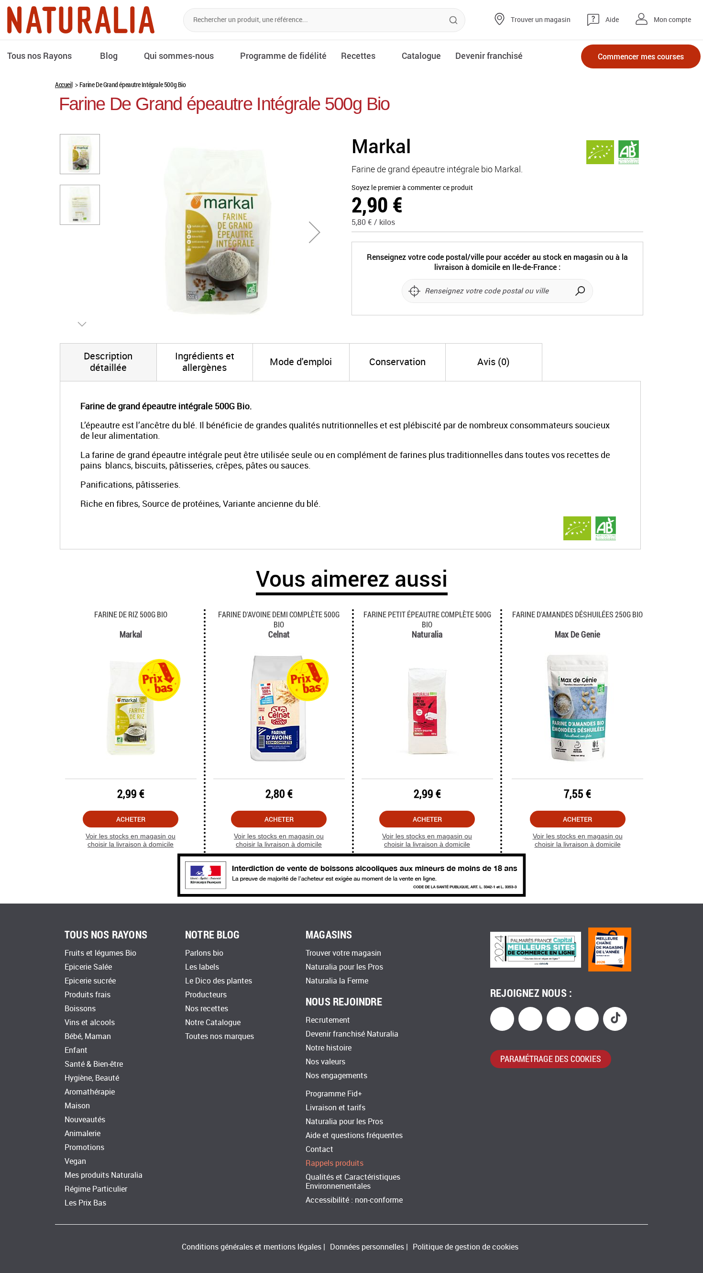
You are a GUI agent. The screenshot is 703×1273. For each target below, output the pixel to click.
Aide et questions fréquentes (354, 1135)
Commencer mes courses (641, 56)
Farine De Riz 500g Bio (130, 614)
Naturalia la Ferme (337, 980)
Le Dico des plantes (218, 980)
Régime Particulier (96, 1189)
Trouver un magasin (541, 20)
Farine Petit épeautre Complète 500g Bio (427, 619)
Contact (319, 1149)
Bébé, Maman (88, 1036)
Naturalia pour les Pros (344, 967)
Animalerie (82, 1133)
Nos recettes (206, 1008)
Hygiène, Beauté (92, 1078)
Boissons (80, 1008)
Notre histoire (329, 1047)
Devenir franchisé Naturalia (352, 1033)
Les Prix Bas (85, 1202)
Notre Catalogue (213, 1022)
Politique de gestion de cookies (465, 1246)
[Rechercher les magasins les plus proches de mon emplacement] (414, 291)
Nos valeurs (325, 1061)
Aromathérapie (90, 1091)
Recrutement (328, 1020)
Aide (612, 20)
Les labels (202, 967)
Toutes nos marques (219, 1036)
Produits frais (87, 994)
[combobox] (324, 20)
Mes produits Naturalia (104, 1175)
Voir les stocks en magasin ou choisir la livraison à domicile (131, 840)
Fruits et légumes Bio (100, 953)
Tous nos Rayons (39, 55)
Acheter (130, 819)
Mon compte (672, 20)
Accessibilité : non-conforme (354, 1200)
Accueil (63, 84)
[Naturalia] (80, 20)
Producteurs (206, 994)
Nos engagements (336, 1075)
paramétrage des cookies (550, 1058)
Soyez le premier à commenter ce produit (412, 188)
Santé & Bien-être (94, 1064)
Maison (77, 1105)
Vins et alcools (90, 1022)
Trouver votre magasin (343, 953)
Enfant (76, 1050)
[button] (315, 232)
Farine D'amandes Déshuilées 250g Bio (577, 614)
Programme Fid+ (334, 1093)
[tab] (108, 362)
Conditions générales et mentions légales (251, 1246)
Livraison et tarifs (335, 1107)
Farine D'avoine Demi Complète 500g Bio (279, 619)
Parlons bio (204, 953)
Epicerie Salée (88, 967)
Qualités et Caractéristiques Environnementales (353, 1181)
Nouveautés (85, 1119)
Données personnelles (367, 1246)
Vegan (75, 1161)
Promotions (84, 1147)
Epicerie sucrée (90, 980)
